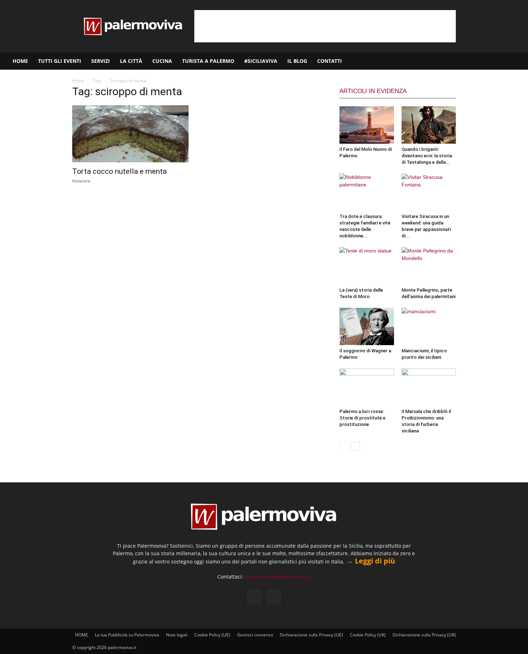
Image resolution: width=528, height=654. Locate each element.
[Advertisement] (325, 26)
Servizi (100, 60)
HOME (20, 60)
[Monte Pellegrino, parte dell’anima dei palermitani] (429, 265)
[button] (519, 61)
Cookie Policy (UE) (212, 635)
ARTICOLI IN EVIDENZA (373, 91)
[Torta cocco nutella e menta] (130, 133)
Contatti (329, 60)
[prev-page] (343, 446)
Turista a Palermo (208, 60)
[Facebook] (487, 61)
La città (131, 60)
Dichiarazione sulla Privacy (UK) (424, 635)
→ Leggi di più (370, 561)
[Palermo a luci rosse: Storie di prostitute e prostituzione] (366, 387)
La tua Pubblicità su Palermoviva (127, 635)
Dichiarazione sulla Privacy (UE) (311, 635)
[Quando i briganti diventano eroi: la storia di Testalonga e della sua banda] (429, 125)
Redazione (81, 181)
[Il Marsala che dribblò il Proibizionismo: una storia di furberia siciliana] (429, 387)
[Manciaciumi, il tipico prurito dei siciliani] (429, 326)
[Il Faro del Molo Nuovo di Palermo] (366, 125)
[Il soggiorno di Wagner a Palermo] (366, 326)
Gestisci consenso (255, 635)
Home (78, 81)
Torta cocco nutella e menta (119, 171)
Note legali (176, 635)
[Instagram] (499, 61)
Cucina (162, 60)
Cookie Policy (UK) (368, 635)
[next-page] (355, 446)
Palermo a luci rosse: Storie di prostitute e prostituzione (362, 418)
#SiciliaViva (260, 60)
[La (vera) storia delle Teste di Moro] (366, 265)
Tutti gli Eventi (59, 60)
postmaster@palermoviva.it (278, 576)
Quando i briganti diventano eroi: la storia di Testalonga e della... (427, 156)
